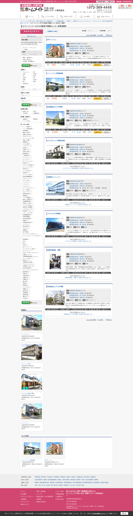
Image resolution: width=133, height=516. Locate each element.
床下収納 (26, 232)
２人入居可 (27, 144)
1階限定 (39, 499)
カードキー (27, 159)
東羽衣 (61, 485)
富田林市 (93, 477)
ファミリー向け (28, 174)
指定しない (26, 111)
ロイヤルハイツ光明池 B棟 (56, 140)
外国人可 (26, 163)
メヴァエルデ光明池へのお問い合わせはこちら (78, 241)
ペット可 (39, 494)
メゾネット (27, 182)
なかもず (72, 485)
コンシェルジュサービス (31, 270)
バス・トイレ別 (28, 213)
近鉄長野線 (96, 482)
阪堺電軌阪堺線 (87, 482)
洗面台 (25, 220)
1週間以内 (36, 113)
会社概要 (23, 494)
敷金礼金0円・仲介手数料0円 (45, 496)
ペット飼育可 (27, 126)
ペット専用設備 (28, 128)
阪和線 (37, 482)
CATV (25, 245)
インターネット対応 (29, 249)
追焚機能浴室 (27, 214)
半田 (83, 479)
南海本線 (52, 482)
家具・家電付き (28, 199)
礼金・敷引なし (27, 59)
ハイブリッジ (25, 334)
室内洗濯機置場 (28, 176)
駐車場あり (27, 271)
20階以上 (26, 279)
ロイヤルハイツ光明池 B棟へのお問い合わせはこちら (78, 168)
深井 (36, 485)
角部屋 (25, 285)
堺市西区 (37, 477)
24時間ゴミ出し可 (29, 266)
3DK (24, 79)
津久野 (56, 485)
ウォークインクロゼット (31, 234)
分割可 (25, 148)
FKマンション (51, 39)
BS (24, 243)
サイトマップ (25, 501)
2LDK (24, 77)
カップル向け (27, 170)
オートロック (27, 250)
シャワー (26, 224)
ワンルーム (26, 72)
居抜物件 (26, 292)
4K (24, 81)
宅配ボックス (27, 254)
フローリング (27, 178)
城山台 (80, 290)
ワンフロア (27, 287)
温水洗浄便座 (27, 218)
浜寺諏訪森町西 (52, 479)
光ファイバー (27, 247)
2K (24, 76)
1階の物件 (26, 275)
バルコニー (27, 186)
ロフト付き (27, 180)
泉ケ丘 (40, 485)
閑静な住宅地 (27, 134)
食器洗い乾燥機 (28, 207)
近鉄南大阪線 (104, 482)
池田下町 (79, 77)
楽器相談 (26, 130)
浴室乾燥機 (27, 216)
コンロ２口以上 (28, 205)
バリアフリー (27, 146)
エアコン (26, 228)
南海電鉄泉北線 (74, 46)
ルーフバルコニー (29, 188)
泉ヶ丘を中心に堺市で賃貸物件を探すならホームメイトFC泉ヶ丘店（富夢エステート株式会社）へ (85, 493)
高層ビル (26, 289)
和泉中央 (82, 48)
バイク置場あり (28, 197)
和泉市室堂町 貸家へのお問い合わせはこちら (78, 277)
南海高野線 (59, 482)
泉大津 (78, 485)
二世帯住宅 (27, 155)
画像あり (25, 119)
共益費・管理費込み (28, 61)
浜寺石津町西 (89, 479)
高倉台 (59, 479)
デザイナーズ (27, 136)
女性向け (26, 172)
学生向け (26, 169)
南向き (25, 283)
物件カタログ (25, 504)
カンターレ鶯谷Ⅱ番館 (28, 393)
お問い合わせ (60, 499)
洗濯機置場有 (27, 201)
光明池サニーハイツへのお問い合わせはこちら (78, 204)
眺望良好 (26, 153)
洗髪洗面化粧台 (28, 222)
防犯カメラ (27, 260)
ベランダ (26, 184)
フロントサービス (29, 264)
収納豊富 (26, 239)
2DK (34, 76)
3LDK (35, 79)
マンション (33, 47)
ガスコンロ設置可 (29, 165)
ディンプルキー (28, 258)
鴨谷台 (80, 111)
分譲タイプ (27, 149)
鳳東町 (96, 479)
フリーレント (27, 157)
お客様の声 (59, 496)
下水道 (25, 298)
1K (34, 72)
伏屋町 (79, 43)
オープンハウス (28, 161)
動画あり (36, 119)
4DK (34, 81)
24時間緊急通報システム (31, 256)
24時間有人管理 (28, 262)
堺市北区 (86, 477)
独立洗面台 (27, 226)
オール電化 (27, 190)
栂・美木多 (83, 50)
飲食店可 (26, 291)
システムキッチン (29, 209)
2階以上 (26, 273)
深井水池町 (66, 479)
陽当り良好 (27, 132)
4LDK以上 (26, 83)
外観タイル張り (28, 203)
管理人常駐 (27, 151)
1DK (24, 74)
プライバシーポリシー (27, 496)
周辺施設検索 (60, 494)
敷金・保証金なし (28, 57)
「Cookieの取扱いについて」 (99, 513)
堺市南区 (75, 111)
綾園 (45, 479)
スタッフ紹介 (60, 491)
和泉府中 (66, 485)
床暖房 (25, 230)
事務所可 (26, 142)
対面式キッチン (28, 211)
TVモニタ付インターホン (31, 252)
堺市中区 (43, 477)
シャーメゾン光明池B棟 (55, 73)
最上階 (25, 281)
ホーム (23, 491)
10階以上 (26, 277)
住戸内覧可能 (27, 268)
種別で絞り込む (31, 36)
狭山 (83, 485)
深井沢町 (72, 479)
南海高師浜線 (68, 482)
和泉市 (75, 43)
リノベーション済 (29, 138)
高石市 (68, 477)
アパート (25, 47)
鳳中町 (78, 479)
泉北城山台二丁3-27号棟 (55, 286)
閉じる (124, 513)
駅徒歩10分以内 (41, 501)
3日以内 (25, 113)
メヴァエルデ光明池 (53, 213)
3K (34, 77)
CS (24, 241)
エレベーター (27, 191)
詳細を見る (97, 64)
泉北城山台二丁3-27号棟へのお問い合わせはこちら (78, 314)
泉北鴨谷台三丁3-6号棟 (54, 107)
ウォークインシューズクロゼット (32, 236)
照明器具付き (27, 193)
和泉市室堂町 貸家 (53, 250)
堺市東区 (56, 477)
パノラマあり (27, 121)
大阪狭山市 (80, 477)
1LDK (35, 74)
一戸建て (25, 49)
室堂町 (79, 144)
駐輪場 (25, 195)
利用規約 (23, 499)
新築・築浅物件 (41, 491)
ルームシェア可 (28, 167)
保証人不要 (27, 140)
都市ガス (26, 296)
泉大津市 (50, 477)
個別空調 (26, 294)
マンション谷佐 (26, 364)
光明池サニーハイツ (53, 177)
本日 (34, 111)
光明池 (81, 46)
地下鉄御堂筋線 (77, 482)
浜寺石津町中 (38, 479)
